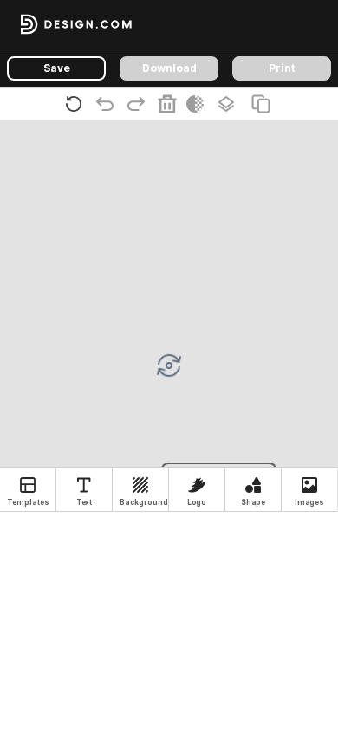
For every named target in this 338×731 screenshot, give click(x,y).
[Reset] (77, 104)
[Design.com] (76, 24)
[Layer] (230, 104)
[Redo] (139, 104)
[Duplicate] (264, 104)
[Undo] (108, 104)
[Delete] (171, 104)
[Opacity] (198, 104)
